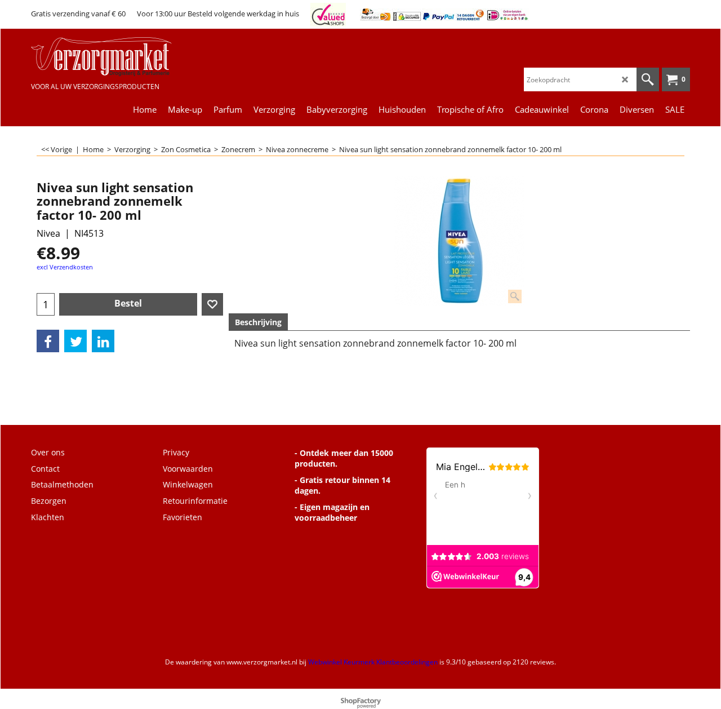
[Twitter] (75, 341)
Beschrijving (258, 322)
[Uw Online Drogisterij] (115, 56)
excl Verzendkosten (65, 267)
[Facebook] (48, 341)
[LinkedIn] (103, 341)
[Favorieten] (212, 304)
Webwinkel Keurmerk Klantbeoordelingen (373, 662)
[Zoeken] (648, 79)
